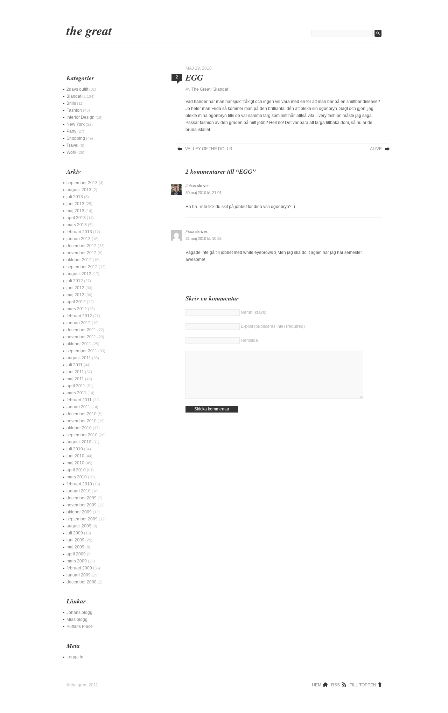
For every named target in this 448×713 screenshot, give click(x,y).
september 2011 (81, 350)
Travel (72, 145)
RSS (335, 685)
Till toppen (363, 685)
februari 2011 (79, 399)
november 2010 (81, 420)
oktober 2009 (79, 512)
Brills (71, 103)
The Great (89, 30)
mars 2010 (76, 477)
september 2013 (82, 182)
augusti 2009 (78, 526)
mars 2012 (76, 308)
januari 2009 (78, 575)
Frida (190, 231)
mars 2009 (76, 561)
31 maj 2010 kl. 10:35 (204, 238)
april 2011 (75, 385)
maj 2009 (75, 547)
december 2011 (81, 329)
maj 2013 (75, 210)
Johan (191, 186)
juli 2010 (74, 449)
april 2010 (76, 470)
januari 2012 (78, 322)
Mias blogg (77, 619)
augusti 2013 (78, 189)
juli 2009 (74, 533)
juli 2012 (74, 280)
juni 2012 (75, 287)
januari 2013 (78, 238)
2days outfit (77, 89)
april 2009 (76, 554)
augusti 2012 (78, 273)
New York (75, 124)
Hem (316, 685)
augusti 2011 (78, 357)
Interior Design (80, 117)
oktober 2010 (79, 427)
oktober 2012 (79, 259)
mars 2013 (76, 224)
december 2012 (81, 245)
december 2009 (81, 498)
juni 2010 (75, 456)
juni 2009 (75, 540)
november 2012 (81, 252)
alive (376, 149)
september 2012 (82, 266)
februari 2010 (79, 484)
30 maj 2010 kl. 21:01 (204, 193)
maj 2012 (75, 294)
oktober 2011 (78, 343)
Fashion (74, 110)
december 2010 (81, 413)
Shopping (75, 138)
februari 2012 (79, 315)
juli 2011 (74, 364)
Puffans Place (79, 626)
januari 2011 (78, 406)
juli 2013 (74, 196)
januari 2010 (78, 491)
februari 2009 (79, 568)
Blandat (221, 89)
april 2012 (76, 301)
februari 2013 (79, 231)
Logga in (74, 657)
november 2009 (81, 505)
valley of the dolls (208, 149)
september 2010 (82, 434)
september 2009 (82, 519)
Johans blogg (79, 612)
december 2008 (81, 582)
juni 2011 (75, 371)
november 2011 (81, 336)
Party (71, 131)
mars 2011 (76, 392)
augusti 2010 (78, 441)
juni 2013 (75, 203)
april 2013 (76, 217)
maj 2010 (75, 463)
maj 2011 (75, 378)
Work (71, 152)
